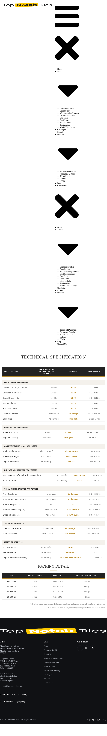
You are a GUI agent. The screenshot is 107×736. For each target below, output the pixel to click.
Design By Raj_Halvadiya (96, 720)
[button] (67, 34)
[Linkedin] (92, 648)
